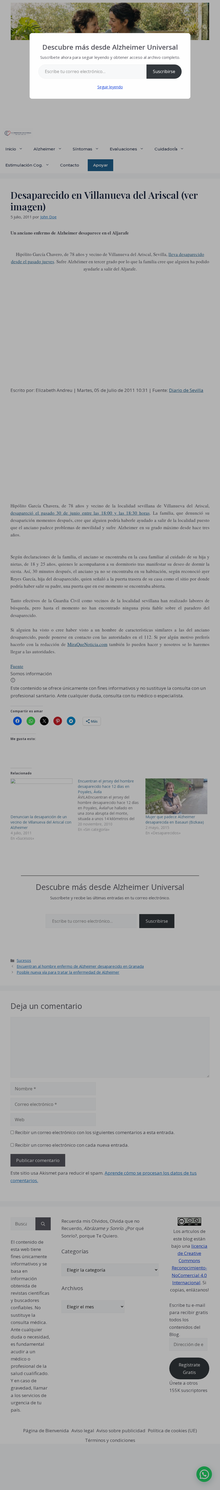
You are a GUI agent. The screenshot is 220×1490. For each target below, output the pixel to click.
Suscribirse (164, 71)
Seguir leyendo (110, 86)
